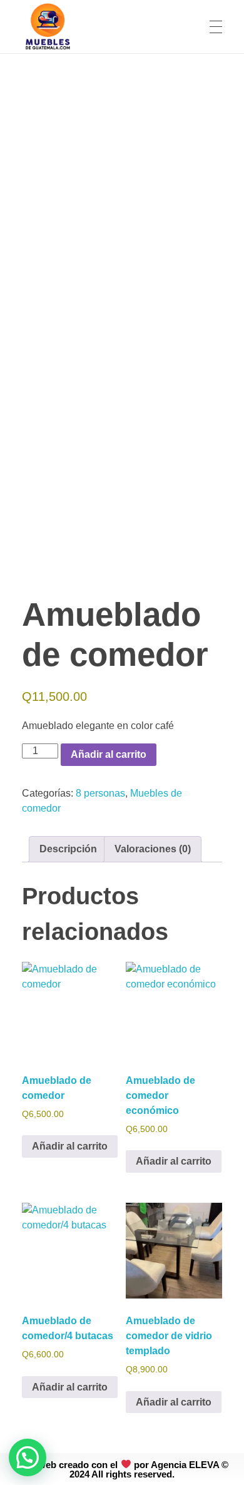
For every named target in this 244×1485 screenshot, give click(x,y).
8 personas (100, 793)
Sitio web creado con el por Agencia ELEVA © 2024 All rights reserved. (122, 1469)
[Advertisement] (122, 182)
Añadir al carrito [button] (70, 1146)
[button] (27, 1457)
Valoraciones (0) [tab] (152, 849)
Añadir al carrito (108, 754)
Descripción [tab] (68, 849)
